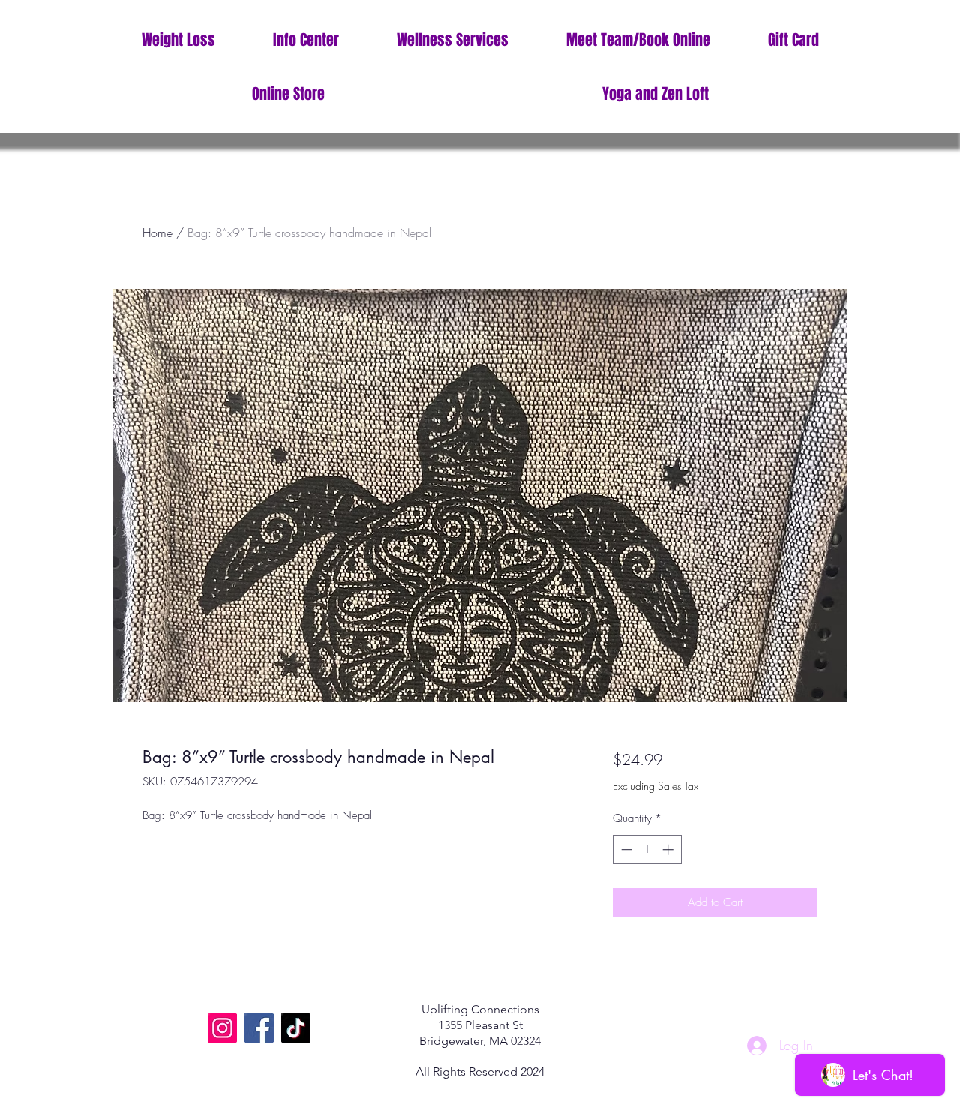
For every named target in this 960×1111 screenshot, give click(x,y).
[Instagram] (222, 1028)
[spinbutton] (646, 849)
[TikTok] (295, 1028)
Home (157, 232)
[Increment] (669, 849)
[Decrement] (625, 849)
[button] (306, 40)
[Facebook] (259, 1028)
